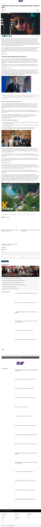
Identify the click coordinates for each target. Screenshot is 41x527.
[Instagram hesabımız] (17, 525)
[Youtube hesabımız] (23, 525)
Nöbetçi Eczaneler (4, 17)
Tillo (2, 14)
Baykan (2, 9)
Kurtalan (2, 6)
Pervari (2, 11)
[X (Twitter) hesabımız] (11, 525)
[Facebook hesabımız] (5, 525)
